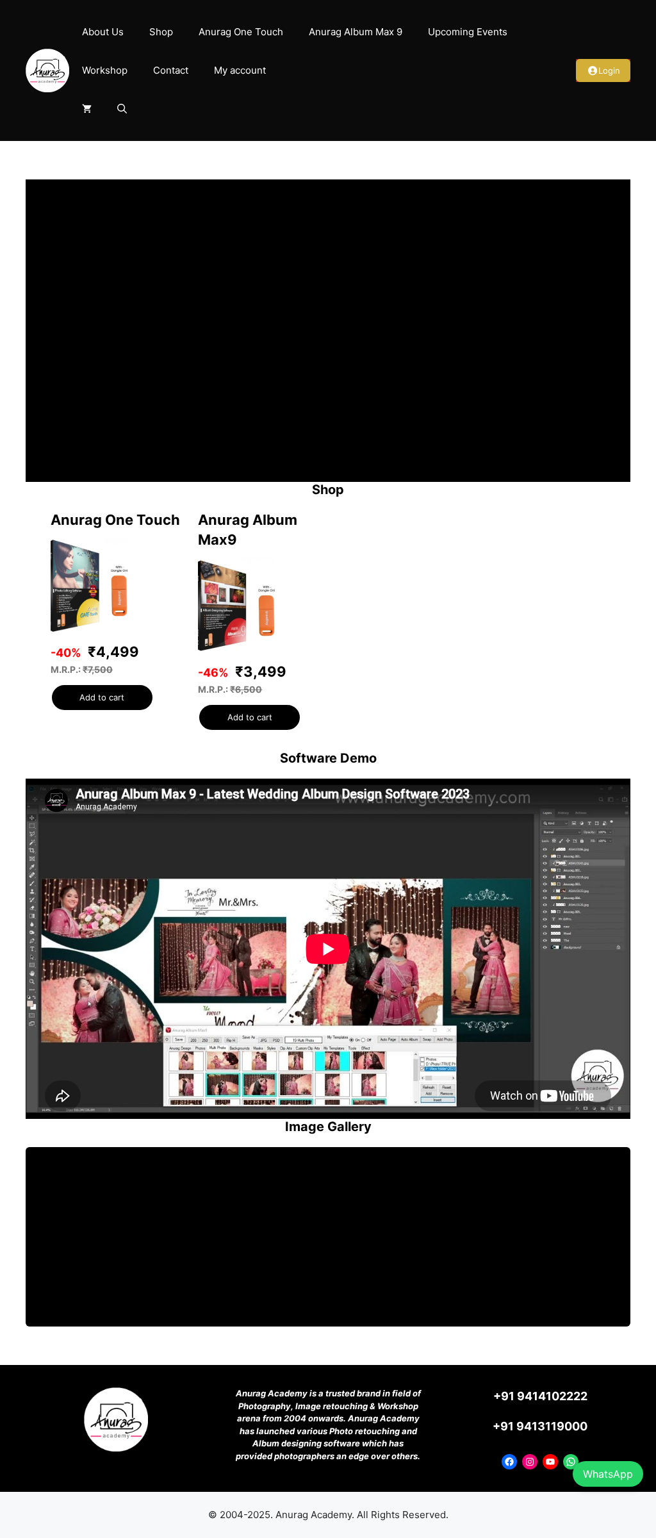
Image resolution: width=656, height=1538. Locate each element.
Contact (170, 70)
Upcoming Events (467, 32)
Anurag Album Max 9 (355, 32)
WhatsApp (608, 1474)
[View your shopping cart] (86, 109)
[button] (122, 109)
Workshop (104, 70)
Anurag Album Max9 (247, 529)
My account (240, 70)
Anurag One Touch (241, 32)
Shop (161, 32)
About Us (103, 32)
